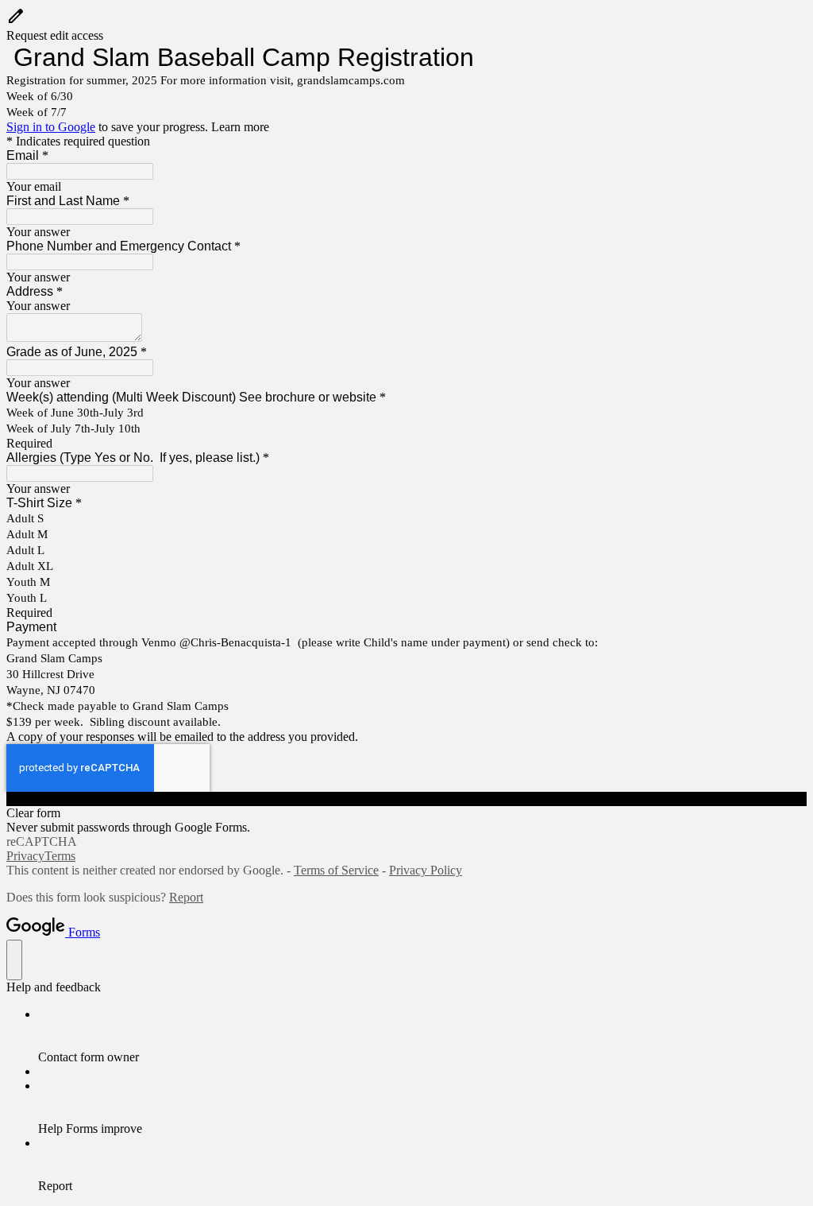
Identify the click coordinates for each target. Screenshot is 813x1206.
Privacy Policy (425, 870)
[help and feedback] (14, 960)
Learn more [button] (240, 127)
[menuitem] (422, 1035)
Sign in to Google (50, 127)
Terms (59, 856)
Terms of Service (336, 870)
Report (186, 897)
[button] (406, 24)
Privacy (25, 856)
